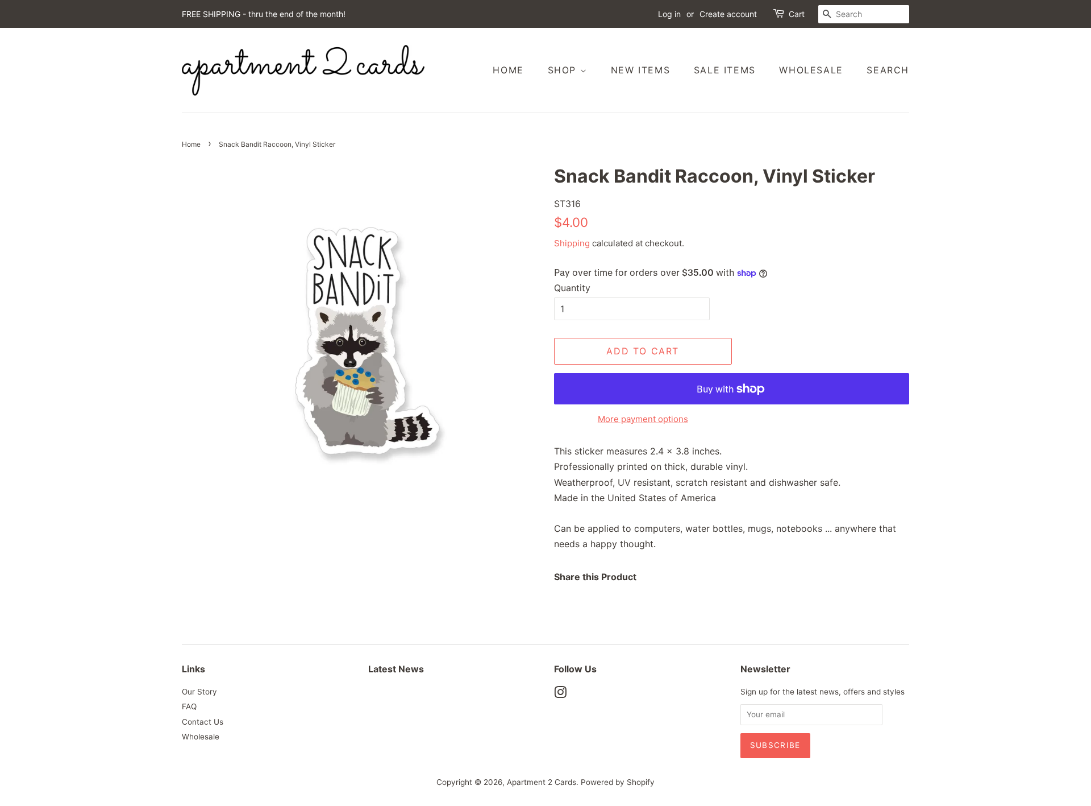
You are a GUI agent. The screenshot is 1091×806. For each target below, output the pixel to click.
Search (888, 70)
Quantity (572, 288)
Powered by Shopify (618, 782)
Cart (797, 14)
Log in (669, 14)
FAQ (189, 706)
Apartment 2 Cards (541, 782)
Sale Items (725, 70)
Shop (564, 70)
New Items (640, 70)
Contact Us (202, 721)
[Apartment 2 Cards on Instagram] (560, 694)
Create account (728, 14)
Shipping (572, 243)
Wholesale (811, 70)
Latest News (396, 669)
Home (508, 70)
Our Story (199, 691)
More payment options (643, 419)
